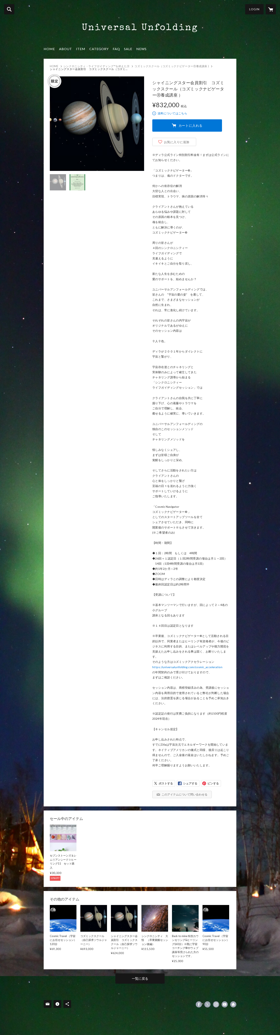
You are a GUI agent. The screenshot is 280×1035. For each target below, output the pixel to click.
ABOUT (65, 49)
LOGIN (254, 9)
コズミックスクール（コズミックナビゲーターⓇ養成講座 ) (171, 66)
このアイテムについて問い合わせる (184, 794)
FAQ (116, 49)
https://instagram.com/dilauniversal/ (216, 1004)
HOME (49, 49)
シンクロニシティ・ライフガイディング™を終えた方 (96, 66)
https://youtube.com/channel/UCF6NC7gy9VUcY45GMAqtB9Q (225, 1004)
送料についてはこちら (172, 113)
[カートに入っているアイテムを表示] (271, 9)
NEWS (141, 49)
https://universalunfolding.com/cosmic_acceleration (187, 667)
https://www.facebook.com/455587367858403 (199, 1004)
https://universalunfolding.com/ (233, 1004)
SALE (128, 49)
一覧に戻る (140, 978)
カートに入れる (191, 125)
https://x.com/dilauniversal (207, 1004)
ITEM (80, 49)
